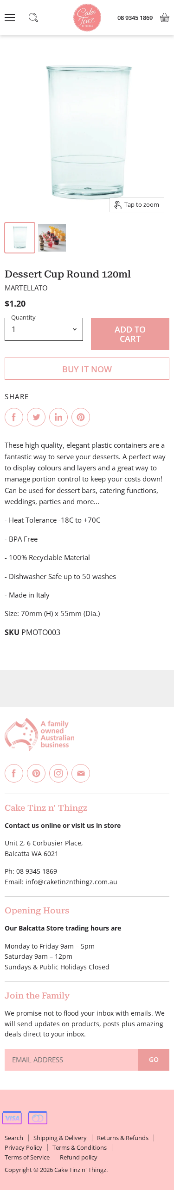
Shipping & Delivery (60, 1138)
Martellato (26, 287)
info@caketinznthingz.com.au (71, 881)
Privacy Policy (23, 1147)
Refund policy (78, 1157)
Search (14, 1138)
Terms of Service (27, 1157)
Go (154, 1059)
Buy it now (87, 369)
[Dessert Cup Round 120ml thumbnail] (19, 238)
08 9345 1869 (135, 17)
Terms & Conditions (79, 1147)
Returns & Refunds (122, 1138)
